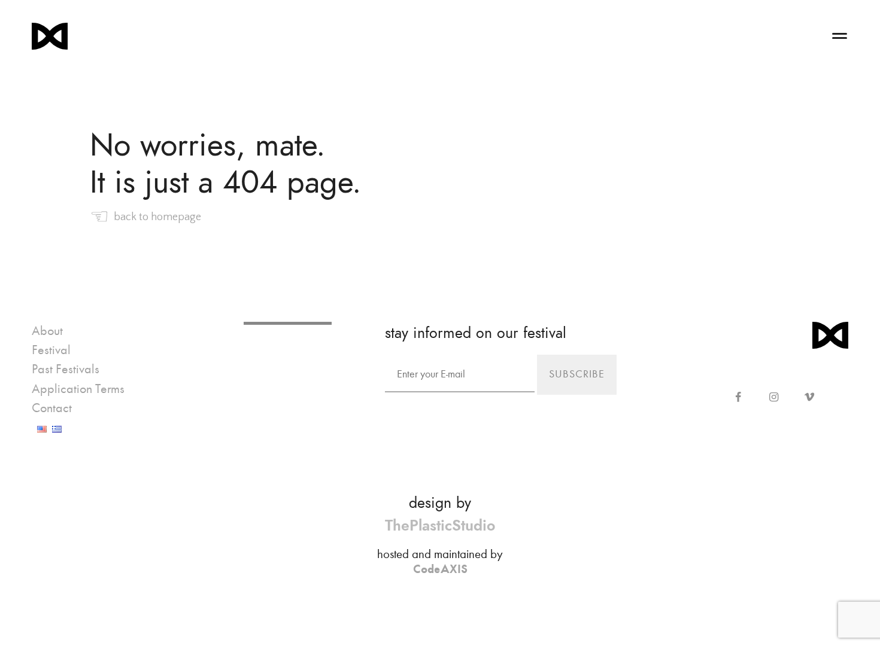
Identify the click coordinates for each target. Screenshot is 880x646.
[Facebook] (738, 398)
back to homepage (145, 217)
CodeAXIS (440, 569)
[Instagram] (773, 398)
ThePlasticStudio (440, 525)
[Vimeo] (809, 398)
